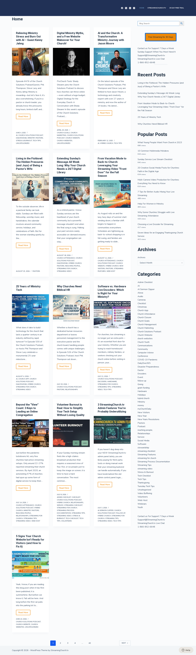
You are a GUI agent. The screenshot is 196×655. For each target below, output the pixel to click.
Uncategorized (22, 143)
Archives (141, 257)
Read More (24, 117)
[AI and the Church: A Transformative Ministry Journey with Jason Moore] (112, 62)
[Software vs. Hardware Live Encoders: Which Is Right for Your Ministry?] (112, 315)
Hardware (112, 381)
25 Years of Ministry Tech (149, 117)
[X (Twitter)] (126, 8)
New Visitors (144, 412)
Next (124, 643)
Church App (23, 379)
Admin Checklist (64, 497)
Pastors (39, 138)
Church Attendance (66, 258)
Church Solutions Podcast (30, 135)
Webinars (142, 503)
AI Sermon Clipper (105, 510)
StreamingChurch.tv (156, 8)
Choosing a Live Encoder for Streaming (155, 224)
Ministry (31, 138)
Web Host (111, 271)
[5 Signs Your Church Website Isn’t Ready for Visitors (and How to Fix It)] (30, 565)
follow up (120, 513)
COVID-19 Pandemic (147, 359)
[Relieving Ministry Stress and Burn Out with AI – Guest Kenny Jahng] (30, 62)
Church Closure (144, 317)
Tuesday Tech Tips (146, 486)
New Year (142, 415)
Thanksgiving (143, 482)
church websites (64, 141)
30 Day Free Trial (176, 8)
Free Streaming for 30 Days (160, 37)
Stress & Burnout (24, 141)
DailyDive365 (21, 138)
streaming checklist (73, 505)
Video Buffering (145, 493)
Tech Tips (37, 141)
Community (143, 349)
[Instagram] (134, 8)
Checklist (76, 497)
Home (141, 8)
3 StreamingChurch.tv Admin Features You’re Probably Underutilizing (112, 408)
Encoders (102, 381)
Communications (145, 345)
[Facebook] (122, 8)
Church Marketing (146, 328)
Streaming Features (147, 454)
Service (60, 505)
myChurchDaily (144, 408)
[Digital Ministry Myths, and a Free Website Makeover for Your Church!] (71, 62)
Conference (143, 356)
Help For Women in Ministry (151, 203)
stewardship (143, 447)
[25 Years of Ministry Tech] (30, 308)
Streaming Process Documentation (154, 461)
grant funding (144, 387)
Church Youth (143, 342)
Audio (140, 296)
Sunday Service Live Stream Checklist (155, 159)
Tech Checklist (72, 518)
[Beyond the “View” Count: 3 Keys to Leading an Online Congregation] (30, 433)
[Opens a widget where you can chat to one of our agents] (186, 650)
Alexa (140, 292)
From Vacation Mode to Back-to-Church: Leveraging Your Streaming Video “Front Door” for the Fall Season (161, 107)
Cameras (142, 299)
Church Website (72, 138)
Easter (141, 370)
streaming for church (67, 268)
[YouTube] (130, 8)
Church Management (147, 324)
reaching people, (72, 266)
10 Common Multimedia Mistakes (153, 150)
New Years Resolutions (148, 419)
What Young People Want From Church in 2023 (160, 142)
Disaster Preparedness (148, 366)
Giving (140, 384)
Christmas (142, 306)
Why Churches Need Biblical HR (152, 123)
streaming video (64, 271)
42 (90, 643)
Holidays (142, 394)
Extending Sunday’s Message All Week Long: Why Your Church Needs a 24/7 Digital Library (71, 165)
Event (140, 377)
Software (142, 444)
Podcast (141, 426)
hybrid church (106, 143)
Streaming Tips (104, 387)
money (141, 405)
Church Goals (63, 133)
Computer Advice (146, 352)
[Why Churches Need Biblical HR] (71, 308)
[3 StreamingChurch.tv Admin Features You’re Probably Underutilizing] (112, 430)
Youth (140, 507)
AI (17, 135)
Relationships (71, 389)
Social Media (143, 440)
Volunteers (66, 521)
